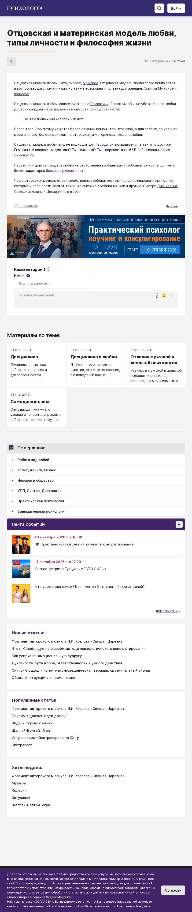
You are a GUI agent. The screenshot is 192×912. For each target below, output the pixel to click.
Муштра (19, 783)
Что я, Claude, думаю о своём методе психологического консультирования (79, 648)
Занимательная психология (42, 511)
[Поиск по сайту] (159, 8)
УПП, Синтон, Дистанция (40, 490)
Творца (102, 144)
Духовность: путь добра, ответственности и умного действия (67, 663)
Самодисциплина (28, 191)
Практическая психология (41, 501)
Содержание (31, 447)
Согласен (173, 890)
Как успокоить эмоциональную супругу (47, 656)
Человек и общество (36, 480)
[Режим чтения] (11, 61)
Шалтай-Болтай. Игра (31, 730)
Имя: (21, 275)
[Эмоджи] (164, 296)
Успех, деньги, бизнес (37, 470)
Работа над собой (33, 460)
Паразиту (22, 165)
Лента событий (28, 524)
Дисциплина (167, 186)
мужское (90, 83)
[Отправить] (171, 295)
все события (167, 611)
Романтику (99, 104)
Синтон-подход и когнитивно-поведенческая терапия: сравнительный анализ (81, 670)
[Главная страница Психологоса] (27, 8)
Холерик (19, 790)
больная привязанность (65, 170)
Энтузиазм (21, 797)
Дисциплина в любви (63, 191)
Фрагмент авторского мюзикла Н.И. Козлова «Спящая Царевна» (68, 641)
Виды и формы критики (32, 723)
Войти (176, 8)
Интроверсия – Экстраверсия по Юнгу (45, 737)
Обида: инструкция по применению (43, 677)
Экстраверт (22, 745)
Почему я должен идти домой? (39, 716)
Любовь (172, 206)
